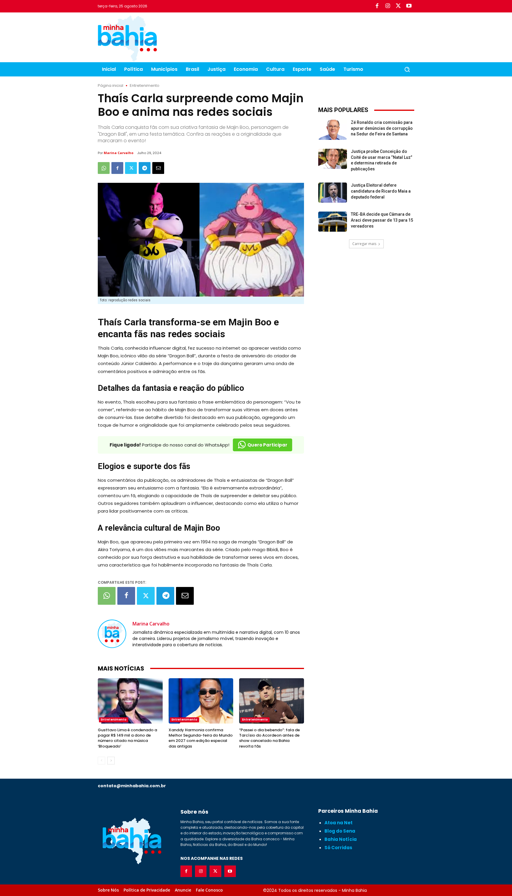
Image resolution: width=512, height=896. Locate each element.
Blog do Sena (339, 831)
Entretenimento (144, 85)
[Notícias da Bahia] (127, 38)
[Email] (158, 168)
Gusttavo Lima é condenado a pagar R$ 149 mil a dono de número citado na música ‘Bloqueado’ (127, 738)
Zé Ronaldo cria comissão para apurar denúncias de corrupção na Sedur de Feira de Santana (382, 128)
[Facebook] (377, 6)
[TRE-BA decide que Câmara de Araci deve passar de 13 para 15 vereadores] (332, 222)
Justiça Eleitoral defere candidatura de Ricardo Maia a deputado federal (381, 191)
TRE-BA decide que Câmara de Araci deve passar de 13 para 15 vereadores (382, 220)
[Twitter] (398, 6)
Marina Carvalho (118, 153)
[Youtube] (409, 6)
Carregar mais (364, 243)
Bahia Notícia (340, 839)
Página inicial (110, 85)
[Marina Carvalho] (112, 634)
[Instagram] (387, 6)
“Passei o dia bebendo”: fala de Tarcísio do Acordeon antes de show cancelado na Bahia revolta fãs (269, 738)
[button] (407, 69)
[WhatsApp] (104, 168)
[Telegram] (145, 168)
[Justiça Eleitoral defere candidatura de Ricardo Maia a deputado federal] (332, 193)
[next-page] (111, 760)
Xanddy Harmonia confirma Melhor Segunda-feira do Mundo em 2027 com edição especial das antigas (201, 738)
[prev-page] (101, 760)
